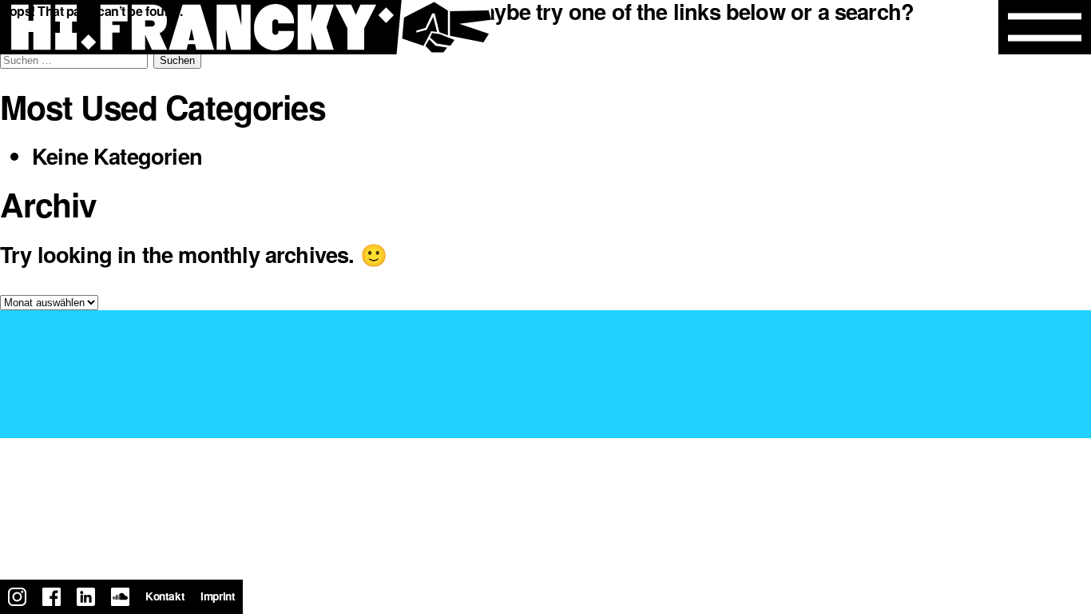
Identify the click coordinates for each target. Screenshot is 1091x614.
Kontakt (164, 596)
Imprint (217, 596)
